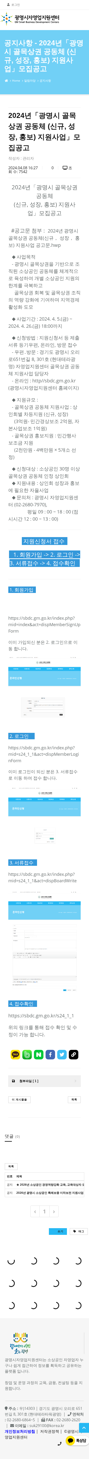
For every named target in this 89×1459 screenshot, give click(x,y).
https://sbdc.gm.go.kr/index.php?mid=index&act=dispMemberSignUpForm (44, 624)
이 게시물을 (19, 1099)
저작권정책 (49, 1431)
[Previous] (35, 1211)
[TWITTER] (62, 1054)
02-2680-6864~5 (59, 1444)
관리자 (28, 158)
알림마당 (30, 81)
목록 (74, 1099)
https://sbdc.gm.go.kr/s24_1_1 (41, 1015)
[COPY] (73, 1054)
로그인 (15, 5)
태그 (81, 1231)
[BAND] (27, 1054)
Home (16, 81)
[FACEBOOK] (50, 1054)
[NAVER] (38, 1054)
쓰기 (60, 1231)
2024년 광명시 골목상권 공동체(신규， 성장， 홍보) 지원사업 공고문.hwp (44, 237)
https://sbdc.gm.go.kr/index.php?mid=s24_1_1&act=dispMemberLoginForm (43, 754)
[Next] (54, 1211)
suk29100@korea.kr (46, 1425)
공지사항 (45, 81)
